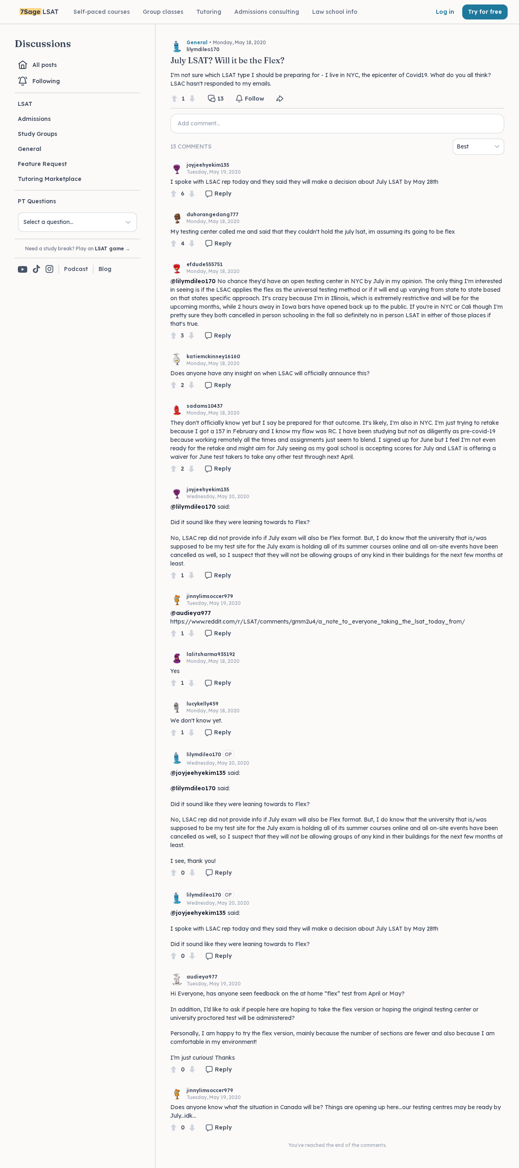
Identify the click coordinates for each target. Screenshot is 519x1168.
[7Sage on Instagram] (49, 269)
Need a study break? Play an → (77, 248)
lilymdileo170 (204, 754)
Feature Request (42, 164)
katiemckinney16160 (213, 356)
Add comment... (199, 123)
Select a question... (48, 222)
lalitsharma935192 (211, 654)
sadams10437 (205, 406)
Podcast (76, 269)
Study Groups (37, 134)
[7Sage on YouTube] (23, 269)
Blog (105, 269)
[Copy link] (279, 99)
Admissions (34, 119)
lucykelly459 (203, 704)
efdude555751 (205, 264)
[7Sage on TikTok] (36, 269)
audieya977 (202, 977)
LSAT (25, 104)
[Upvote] (174, 99)
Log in (445, 11)
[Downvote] (192, 99)
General (29, 149)
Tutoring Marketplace (49, 179)
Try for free (485, 11)
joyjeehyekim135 (208, 165)
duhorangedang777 (212, 214)
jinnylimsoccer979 (210, 596)
